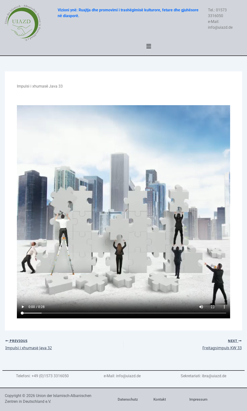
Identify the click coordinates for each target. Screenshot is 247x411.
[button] (148, 46)
